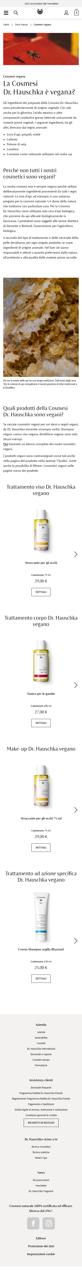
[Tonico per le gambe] (41, 661)
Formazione (41, 1065)
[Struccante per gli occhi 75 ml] (41, 785)
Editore (41, 1238)
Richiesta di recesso (41, 1122)
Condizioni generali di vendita (41, 1115)
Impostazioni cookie (41, 1254)
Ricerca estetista (41, 1152)
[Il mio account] (66, 12)
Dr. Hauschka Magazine (41, 1191)
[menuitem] (6, 13)
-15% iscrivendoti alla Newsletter (41, 3)
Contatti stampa (41, 1060)
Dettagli (41, 592)
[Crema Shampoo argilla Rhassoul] (41, 916)
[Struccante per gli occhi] (41, 530)
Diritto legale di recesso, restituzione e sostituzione (41, 1109)
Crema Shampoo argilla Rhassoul (41, 949)
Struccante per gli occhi (41, 562)
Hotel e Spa (41, 1158)
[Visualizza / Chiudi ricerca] (16, 13)
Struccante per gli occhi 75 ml (41, 818)
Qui (5, 444)
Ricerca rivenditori (41, 1146)
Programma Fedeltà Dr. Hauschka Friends (41, 1093)
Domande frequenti (41, 1087)
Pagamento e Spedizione (41, 1104)
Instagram (49, 1223)
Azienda (41, 1024)
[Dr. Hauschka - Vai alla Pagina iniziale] (41, 8)
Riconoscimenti (41, 1180)
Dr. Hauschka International (41, 1048)
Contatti (41, 1043)
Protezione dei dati (41, 1246)
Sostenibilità (41, 1037)
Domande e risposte (41, 1054)
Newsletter (41, 1185)
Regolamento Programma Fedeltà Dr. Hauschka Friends (41, 1098)
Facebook (33, 1223)
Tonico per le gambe (41, 693)
